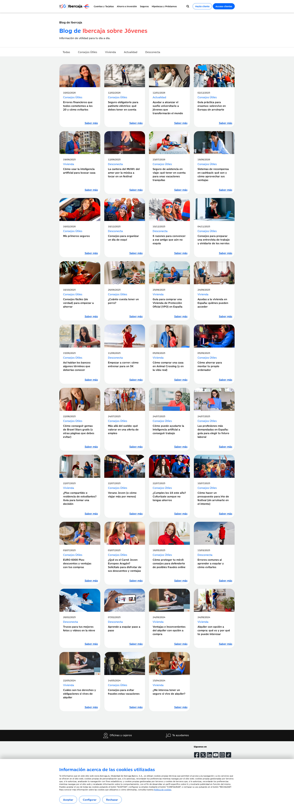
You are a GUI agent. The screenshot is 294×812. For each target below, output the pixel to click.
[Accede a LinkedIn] (209, 755)
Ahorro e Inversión (127, 6)
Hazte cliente (202, 6)
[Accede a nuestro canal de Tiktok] (228, 755)
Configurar (89, 799)
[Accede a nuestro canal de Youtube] (216, 755)
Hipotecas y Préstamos (164, 6)
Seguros (144, 6)
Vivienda (110, 52)
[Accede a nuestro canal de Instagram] (222, 755)
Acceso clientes (223, 6)
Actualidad (130, 52)
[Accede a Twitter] (203, 755)
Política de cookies (162, 789)
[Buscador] (188, 6)
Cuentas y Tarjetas (104, 6)
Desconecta (152, 52)
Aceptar (68, 799)
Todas (66, 52)
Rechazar (112, 799)
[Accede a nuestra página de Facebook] (197, 755)
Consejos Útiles (87, 52)
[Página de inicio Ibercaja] (75, 6)
